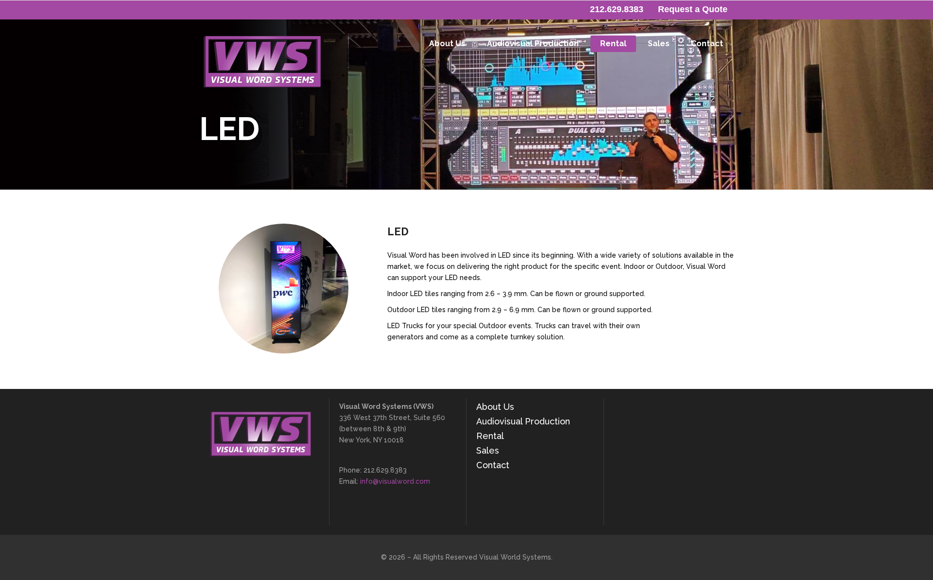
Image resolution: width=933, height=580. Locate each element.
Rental (490, 436)
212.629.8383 (616, 9)
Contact (492, 465)
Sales (487, 450)
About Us (495, 407)
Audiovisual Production (523, 421)
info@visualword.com (395, 481)
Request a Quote (692, 9)
